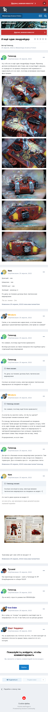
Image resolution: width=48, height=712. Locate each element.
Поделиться (12, 680)
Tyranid (11, 569)
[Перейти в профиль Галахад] (4, 57)
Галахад (10, 45)
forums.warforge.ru (24, 706)
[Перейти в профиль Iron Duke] (4, 609)
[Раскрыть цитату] (5, 368)
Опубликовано (20, 59)
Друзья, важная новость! (22, 3)
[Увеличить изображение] (24, 91)
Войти (24, 667)
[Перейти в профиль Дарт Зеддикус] (4, 629)
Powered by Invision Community (24, 708)
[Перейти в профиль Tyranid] (4, 570)
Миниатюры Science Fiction (26, 48)
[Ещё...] (43, 57)
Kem (10, 271)
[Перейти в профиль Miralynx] (4, 316)
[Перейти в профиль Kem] (4, 272)
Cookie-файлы (24, 704)
